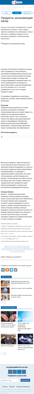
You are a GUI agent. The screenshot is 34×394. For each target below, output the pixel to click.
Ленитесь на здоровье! (7, 345)
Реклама (5, 386)
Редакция (12, 386)
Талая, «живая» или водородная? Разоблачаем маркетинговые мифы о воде (24, 327)
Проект (6, 12)
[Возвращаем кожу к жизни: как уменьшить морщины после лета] (5, 284)
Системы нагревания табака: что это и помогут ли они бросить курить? (8, 325)
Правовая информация (23, 386)
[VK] (15, 372)
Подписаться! (25, 380)
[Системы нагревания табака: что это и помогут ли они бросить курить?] (8, 316)
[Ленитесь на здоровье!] (8, 339)
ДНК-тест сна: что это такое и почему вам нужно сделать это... (25, 347)
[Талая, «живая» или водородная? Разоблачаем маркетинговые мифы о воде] (25, 316)
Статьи (16, 12)
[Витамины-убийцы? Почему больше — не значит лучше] (5, 297)
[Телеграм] (19, 372)
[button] (31, 2)
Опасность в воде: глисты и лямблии (21, 288)
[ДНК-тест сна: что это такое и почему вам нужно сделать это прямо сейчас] (25, 339)
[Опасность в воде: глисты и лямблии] (5, 290)
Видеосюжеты (27, 12)
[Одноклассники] (10, 372)
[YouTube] (24, 372)
